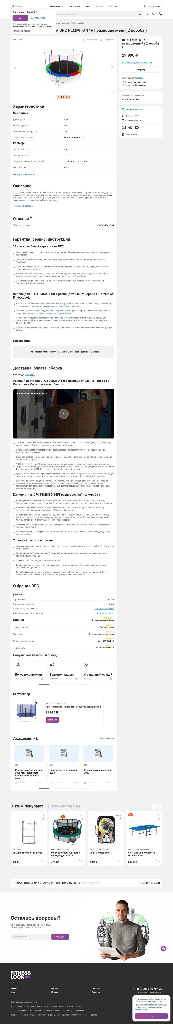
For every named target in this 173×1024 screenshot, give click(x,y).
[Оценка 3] (90, 882)
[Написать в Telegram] (130, 127)
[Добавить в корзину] (42, 861)
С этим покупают (27, 806)
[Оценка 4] (94, 882)
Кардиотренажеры (105, 613)
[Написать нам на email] (123, 127)
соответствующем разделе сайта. (55, 313)
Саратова (138, 78)
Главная (14, 988)
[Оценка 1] (83, 882)
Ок (151, 1016)
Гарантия (96, 992)
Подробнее (52, 720)
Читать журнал (107, 738)
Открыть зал (74, 6)
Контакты (112, 6)
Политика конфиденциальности (24, 1002)
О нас (87, 6)
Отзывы (22, 218)
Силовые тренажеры (104, 608)
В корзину (141, 70)
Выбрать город (38, 18)
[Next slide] (112, 67)
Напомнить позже (21, 31)
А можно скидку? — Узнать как (137, 63)
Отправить (60, 937)
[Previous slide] (15, 67)
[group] (44, 684)
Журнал (99, 6)
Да (20, 18)
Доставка (96, 988)
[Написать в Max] (137, 127)
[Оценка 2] (87, 882)
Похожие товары (64, 806)
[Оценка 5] (97, 882)
